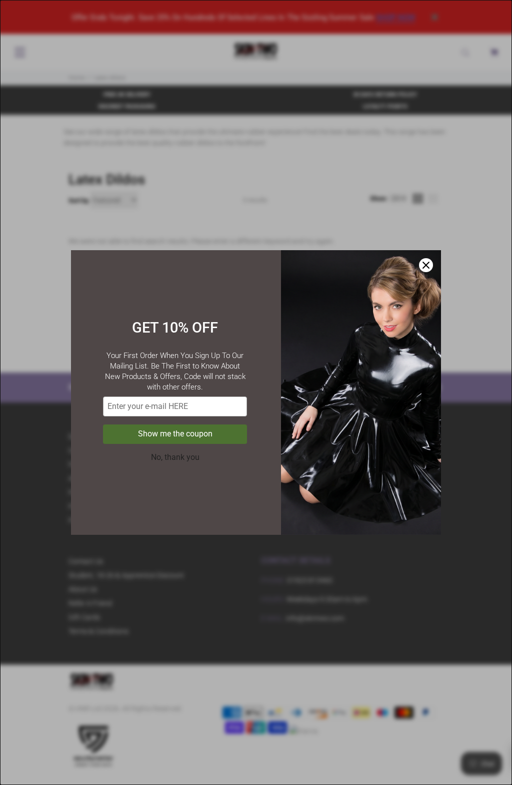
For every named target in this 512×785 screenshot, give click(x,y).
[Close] (426, 265)
